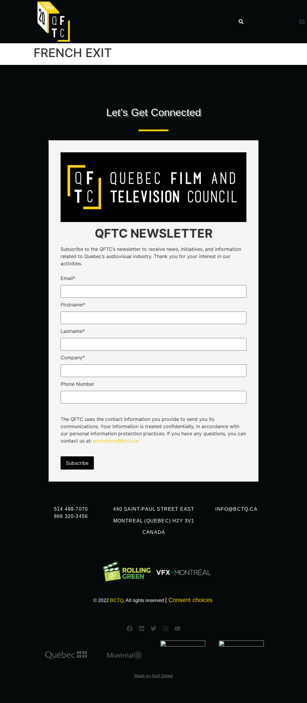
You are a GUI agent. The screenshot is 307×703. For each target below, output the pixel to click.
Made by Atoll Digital (153, 675)
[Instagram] (165, 628)
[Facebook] (130, 628)
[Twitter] (153, 628)
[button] (241, 21)
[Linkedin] (142, 628)
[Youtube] (177, 628)
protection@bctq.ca (116, 441)
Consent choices (190, 600)
